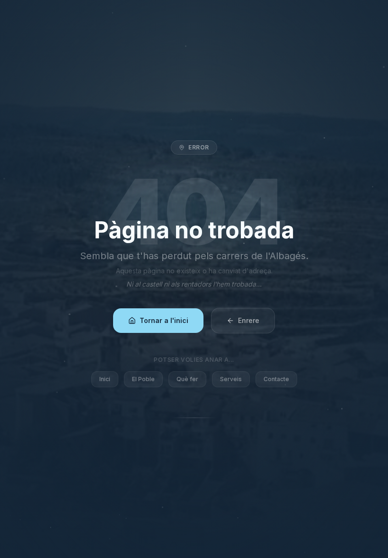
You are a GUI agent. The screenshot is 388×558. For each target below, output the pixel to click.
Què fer (187, 379)
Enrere (248, 320)
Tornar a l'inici (164, 320)
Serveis (231, 379)
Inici (104, 379)
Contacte (276, 379)
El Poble (143, 379)
